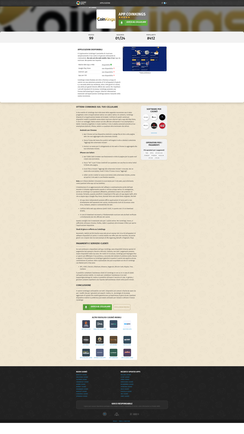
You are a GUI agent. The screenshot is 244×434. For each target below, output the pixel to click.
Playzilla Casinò (126, 391)
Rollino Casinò (126, 375)
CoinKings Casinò (82, 394)
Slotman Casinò (81, 379)
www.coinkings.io (145, 73)
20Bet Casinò (125, 396)
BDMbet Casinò (81, 387)
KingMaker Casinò (82, 389)
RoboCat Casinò (81, 375)
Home (79, 7)
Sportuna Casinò (126, 387)
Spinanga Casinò (81, 396)
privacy (115, 421)
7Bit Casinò (124, 394)
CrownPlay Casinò (82, 382)
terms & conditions (124, 421)
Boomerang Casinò (127, 384)
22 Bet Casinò (125, 377)
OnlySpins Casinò (82, 377)
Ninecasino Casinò (127, 382)
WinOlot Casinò (81, 391)
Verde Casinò (125, 379)
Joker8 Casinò (80, 384)
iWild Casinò (125, 389)
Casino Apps (85, 7)
